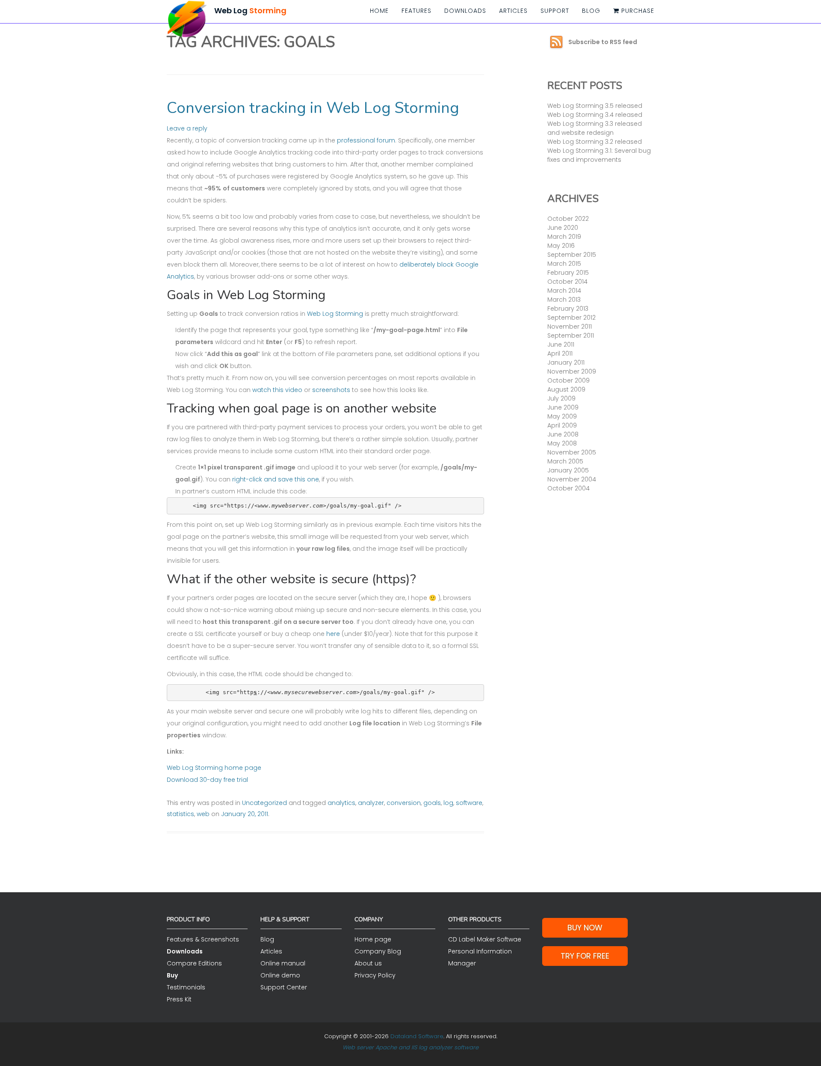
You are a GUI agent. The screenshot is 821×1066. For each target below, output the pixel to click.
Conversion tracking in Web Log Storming (313, 108)
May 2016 (561, 245)
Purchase (636, 10)
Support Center (283, 987)
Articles (513, 10)
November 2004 (571, 479)
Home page (372, 939)
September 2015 (571, 254)
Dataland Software (416, 1036)
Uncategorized (264, 803)
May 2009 (562, 416)
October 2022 (568, 218)
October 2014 (567, 281)
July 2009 (561, 398)
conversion (404, 803)
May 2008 (562, 443)
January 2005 (568, 470)
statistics (180, 814)
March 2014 (564, 290)
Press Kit (179, 999)
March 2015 (564, 263)
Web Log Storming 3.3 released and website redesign (594, 128)
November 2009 (571, 371)
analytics (341, 803)
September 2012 (571, 317)
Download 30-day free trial (207, 779)
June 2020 (562, 227)
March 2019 (564, 236)
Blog (591, 10)
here (333, 634)
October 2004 (568, 488)
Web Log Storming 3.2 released (594, 141)
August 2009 (566, 389)
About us (368, 963)
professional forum (366, 140)
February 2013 (567, 308)
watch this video (277, 390)
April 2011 (560, 353)
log (448, 803)
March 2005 (565, 461)
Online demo (280, 975)
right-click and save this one (275, 479)
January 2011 (566, 362)
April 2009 (562, 425)
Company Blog (377, 951)
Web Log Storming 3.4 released (594, 114)
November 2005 (571, 452)
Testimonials (186, 987)
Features (416, 10)
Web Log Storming (335, 313)
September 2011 (570, 335)
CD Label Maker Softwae (484, 939)
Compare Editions (194, 963)
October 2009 (568, 380)
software (469, 803)
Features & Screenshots (203, 939)
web (203, 814)
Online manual (282, 963)
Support (554, 10)
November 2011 (569, 326)
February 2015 (568, 272)
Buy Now (584, 927)
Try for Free (585, 955)
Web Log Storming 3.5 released (594, 105)
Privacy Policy (375, 975)
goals (432, 803)
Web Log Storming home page (214, 767)
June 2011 (560, 344)
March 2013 (564, 299)
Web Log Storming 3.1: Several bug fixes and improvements (599, 155)
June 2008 (563, 434)
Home (379, 10)
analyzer (371, 803)
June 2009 (563, 407)
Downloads (465, 10)
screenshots (331, 390)
